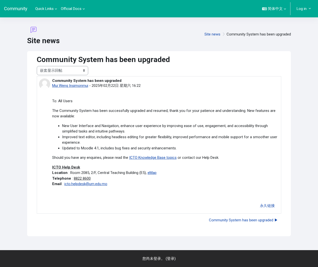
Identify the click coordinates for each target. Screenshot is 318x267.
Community (15, 8)
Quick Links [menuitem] (44, 8)
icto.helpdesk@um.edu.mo (85, 184)
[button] (274, 8)
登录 (170, 258)
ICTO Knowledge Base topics (153, 157)
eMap (152, 172)
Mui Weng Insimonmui (70, 85)
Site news (212, 34)
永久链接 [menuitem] (267, 205)
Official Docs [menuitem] (71, 8)
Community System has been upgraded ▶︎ (243, 220)
